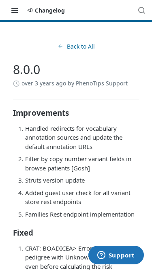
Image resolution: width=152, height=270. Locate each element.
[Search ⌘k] (141, 10)
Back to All (81, 46)
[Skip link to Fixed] (7, 232)
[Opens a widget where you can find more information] (116, 256)
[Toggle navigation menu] (14, 10)
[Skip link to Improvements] (7, 113)
